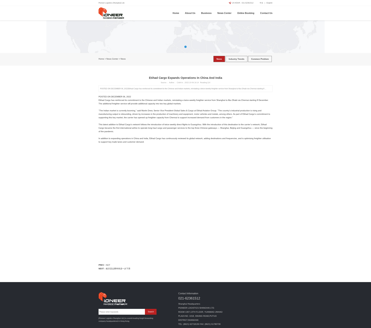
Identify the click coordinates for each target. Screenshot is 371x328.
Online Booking (245, 13)
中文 (261, 3)
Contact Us (266, 13)
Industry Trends (236, 59)
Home (176, 13)
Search (151, 312)
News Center (224, 13)
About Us (190, 13)
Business (206, 13)
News (123, 59)
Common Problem (260, 59)
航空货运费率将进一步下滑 (118, 268)
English (269, 3)
